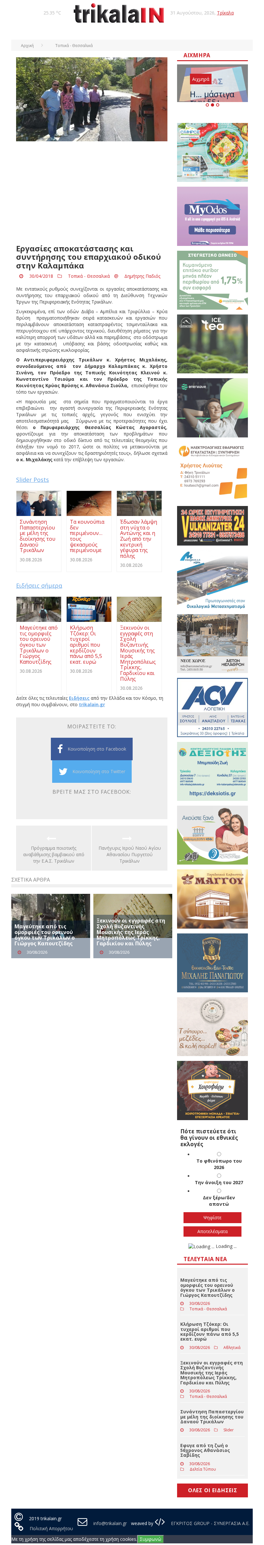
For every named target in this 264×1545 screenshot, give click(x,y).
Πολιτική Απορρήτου (51, 1528)
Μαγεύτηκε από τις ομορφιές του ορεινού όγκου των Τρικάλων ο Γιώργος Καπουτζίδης (44, 935)
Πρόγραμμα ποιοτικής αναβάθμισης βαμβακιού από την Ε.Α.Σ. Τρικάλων (53, 854)
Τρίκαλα (225, 13)
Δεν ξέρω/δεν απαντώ (219, 1200)
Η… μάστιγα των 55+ (212, 98)
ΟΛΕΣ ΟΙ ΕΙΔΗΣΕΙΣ (212, 1490)
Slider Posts (32, 479)
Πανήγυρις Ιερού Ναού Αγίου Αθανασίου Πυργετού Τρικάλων (130, 854)
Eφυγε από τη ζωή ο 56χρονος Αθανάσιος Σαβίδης (205, 1450)
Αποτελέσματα (212, 1231)
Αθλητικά (231, 1347)
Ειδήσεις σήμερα (39, 585)
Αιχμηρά (200, 79)
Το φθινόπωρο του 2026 (219, 1164)
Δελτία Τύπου (203, 1469)
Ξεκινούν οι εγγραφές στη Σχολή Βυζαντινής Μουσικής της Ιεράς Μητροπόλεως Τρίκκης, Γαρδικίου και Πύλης (131, 932)
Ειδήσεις (79, 698)
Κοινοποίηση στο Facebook (97, 749)
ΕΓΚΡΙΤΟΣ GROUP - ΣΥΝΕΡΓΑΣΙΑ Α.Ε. (210, 1523)
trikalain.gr (92, 704)
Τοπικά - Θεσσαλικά (89, 276)
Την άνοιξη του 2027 (219, 1182)
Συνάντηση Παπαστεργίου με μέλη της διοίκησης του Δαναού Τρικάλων (212, 1417)
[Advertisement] (91, 193)
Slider (228, 1430)
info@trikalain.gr (110, 1523)
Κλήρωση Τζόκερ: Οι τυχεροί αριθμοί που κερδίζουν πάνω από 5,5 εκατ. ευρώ (209, 1331)
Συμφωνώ (150, 1539)
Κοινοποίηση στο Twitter (98, 771)
